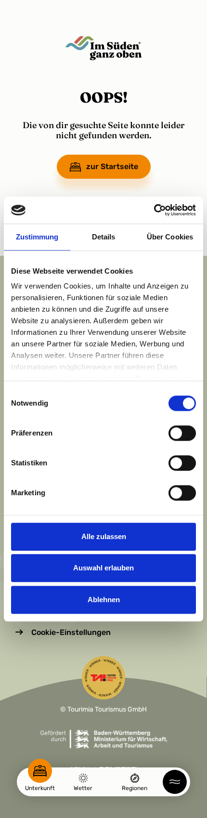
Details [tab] (104, 237)
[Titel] (103, 48)
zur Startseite (112, 166)
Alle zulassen (103, 536)
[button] (175, 782)
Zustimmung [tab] (37, 237)
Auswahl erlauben (103, 568)
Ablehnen (104, 599)
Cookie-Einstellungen (71, 632)
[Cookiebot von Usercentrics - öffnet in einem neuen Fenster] (154, 210)
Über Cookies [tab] (170, 237)
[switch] (182, 433)
